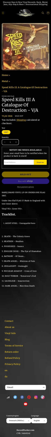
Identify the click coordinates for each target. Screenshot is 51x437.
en (6, 370)
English (37, 421)
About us (9, 327)
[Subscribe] (43, 387)
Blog (7, 339)
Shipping (21, 120)
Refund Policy (12, 358)
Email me (40, 162)
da (6, 376)
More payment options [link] (25, 187)
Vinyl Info (10, 333)
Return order (12, 352)
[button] (3, 13)
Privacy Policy (12, 364)
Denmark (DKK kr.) (16, 421)
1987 (6, 132)
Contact (9, 321)
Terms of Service (14, 345)
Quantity (5, 137)
